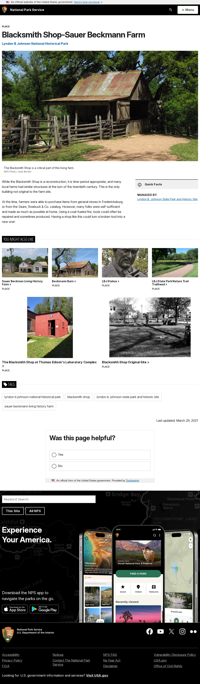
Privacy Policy (12, 660)
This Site (13, 511)
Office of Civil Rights (168, 666)
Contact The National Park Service (71, 662)
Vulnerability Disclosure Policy (175, 655)
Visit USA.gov (97, 675)
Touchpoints (132, 480)
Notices (58, 655)
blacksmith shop (78, 397)
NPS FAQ (110, 655)
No (60, 466)
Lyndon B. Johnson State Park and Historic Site (167, 199)
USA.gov (160, 660)
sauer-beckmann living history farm (29, 406)
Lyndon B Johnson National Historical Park (35, 44)
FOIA (6, 666)
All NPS (35, 511)
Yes (60, 454)
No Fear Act (111, 660)
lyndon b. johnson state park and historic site (128, 397)
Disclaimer (110, 666)
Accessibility (11, 655)
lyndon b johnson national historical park (32, 397)
